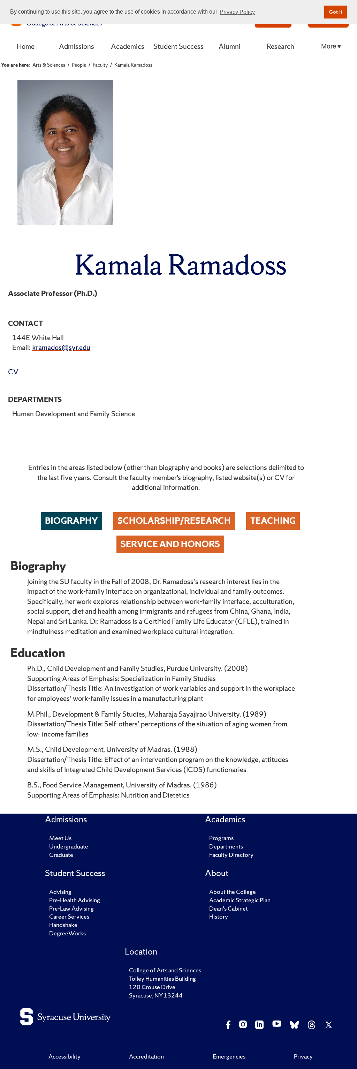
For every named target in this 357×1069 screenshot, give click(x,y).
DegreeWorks (67, 933)
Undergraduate (68, 846)
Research (280, 46)
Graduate (61, 855)
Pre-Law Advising (71, 908)
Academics (127, 46)
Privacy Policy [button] (237, 12)
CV (13, 371)
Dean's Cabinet (228, 908)
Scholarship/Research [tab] (174, 520)
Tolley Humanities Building (162, 978)
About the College (232, 892)
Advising (60, 892)
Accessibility (64, 1056)
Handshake (63, 925)
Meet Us (60, 838)
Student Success (178, 46)
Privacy (303, 1056)
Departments (226, 846)
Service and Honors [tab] (170, 544)
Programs (221, 838)
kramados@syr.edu (61, 347)
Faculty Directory (231, 855)
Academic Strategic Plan (240, 900)
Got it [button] (335, 12)
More (328, 46)
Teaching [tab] (273, 520)
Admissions (76, 46)
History (218, 916)
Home (26, 46)
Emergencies (229, 1056)
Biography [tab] (71, 520)
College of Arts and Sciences (165, 970)
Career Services (69, 916)
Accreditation (146, 1056)
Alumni (230, 46)
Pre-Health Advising (74, 900)
